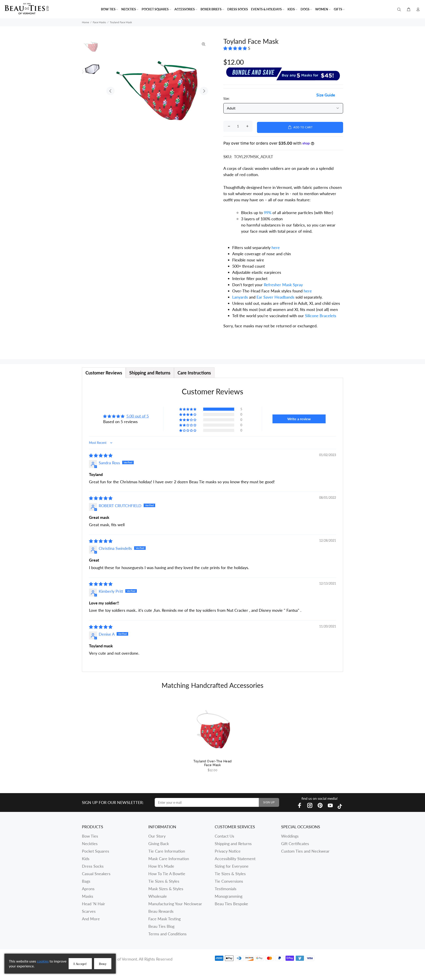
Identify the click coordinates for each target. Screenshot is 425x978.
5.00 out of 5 (137, 416)
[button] (235, 48)
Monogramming (228, 896)
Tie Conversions (229, 881)
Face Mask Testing (164, 918)
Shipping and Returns (233, 843)
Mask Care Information (168, 858)
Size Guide (325, 94)
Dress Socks (93, 866)
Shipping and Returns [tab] (149, 372)
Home (85, 22)
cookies (43, 961)
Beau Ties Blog (161, 926)
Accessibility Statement (235, 858)
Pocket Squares (95, 851)
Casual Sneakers (96, 873)
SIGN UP (269, 802)
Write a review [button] (299, 419)
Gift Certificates (295, 843)
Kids (85, 858)
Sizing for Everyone (232, 866)
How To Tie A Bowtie (166, 873)
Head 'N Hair (93, 903)
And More (91, 918)
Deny (102, 964)
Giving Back (158, 843)
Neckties (90, 843)
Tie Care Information (166, 851)
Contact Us (224, 836)
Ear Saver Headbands (275, 297)
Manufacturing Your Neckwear (175, 903)
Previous (110, 91)
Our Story (157, 836)
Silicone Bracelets (320, 315)
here (276, 247)
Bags (86, 881)
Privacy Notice (228, 851)
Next (204, 91)
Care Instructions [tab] (194, 372)
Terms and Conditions (167, 933)
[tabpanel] (212, 525)
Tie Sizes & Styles (163, 881)
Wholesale (157, 896)
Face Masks (99, 22)
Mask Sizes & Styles (165, 888)
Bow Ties (90, 836)
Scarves (89, 911)
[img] (100, 455)
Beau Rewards (161, 911)
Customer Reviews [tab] (103, 372)
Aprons (88, 888)
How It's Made (161, 866)
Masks (87, 896)
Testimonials (225, 888)
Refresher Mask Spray (283, 284)
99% (267, 212)
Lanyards (240, 297)
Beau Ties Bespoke (231, 903)
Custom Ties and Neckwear (305, 851)
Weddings (290, 836)
